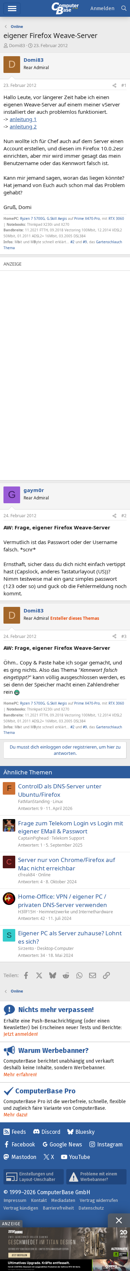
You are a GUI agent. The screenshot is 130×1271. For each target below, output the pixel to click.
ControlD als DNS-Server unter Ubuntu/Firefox (60, 790)
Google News (66, 1144)
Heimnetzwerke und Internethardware (76, 912)
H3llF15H (27, 912)
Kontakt (39, 1200)
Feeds (18, 1132)
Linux (58, 801)
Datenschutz (91, 1208)
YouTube (79, 1157)
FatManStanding (34, 801)
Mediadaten (63, 1200)
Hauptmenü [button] (11, 8)
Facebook (23, 1144)
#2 (72, 241)
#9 (85, 241)
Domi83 (17, 45)
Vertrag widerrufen (99, 1200)
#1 (124, 85)
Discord (50, 1132)
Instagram (110, 1144)
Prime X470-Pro (87, 218)
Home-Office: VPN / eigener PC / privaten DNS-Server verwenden (62, 900)
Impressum (14, 1200)
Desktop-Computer (55, 948)
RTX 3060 (116, 218)
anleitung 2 (23, 126)
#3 (124, 636)
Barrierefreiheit (58, 1208)
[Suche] (124, 8)
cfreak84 (26, 875)
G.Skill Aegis (57, 218)
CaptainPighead (33, 838)
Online (44, 875)
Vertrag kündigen (20, 1208)
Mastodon (23, 1157)
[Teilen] (114, 86)
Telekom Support (68, 838)
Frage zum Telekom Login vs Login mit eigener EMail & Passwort (70, 827)
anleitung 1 (23, 119)
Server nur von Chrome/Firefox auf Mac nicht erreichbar (66, 864)
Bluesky (85, 1132)
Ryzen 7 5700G (32, 218)
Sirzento (26, 948)
